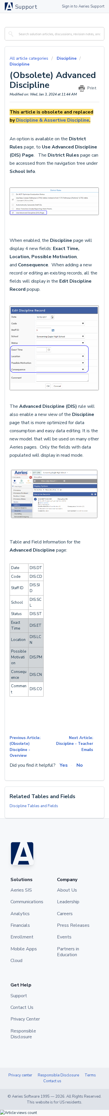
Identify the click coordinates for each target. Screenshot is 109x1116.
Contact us (52, 1081)
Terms (90, 1075)
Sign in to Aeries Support (83, 6)
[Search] (10, 34)
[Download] (44, 570)
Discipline (66, 58)
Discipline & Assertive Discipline (52, 120)
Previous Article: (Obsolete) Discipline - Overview (25, 746)
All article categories (29, 58)
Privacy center (20, 1075)
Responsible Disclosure (58, 1075)
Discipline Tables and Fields (34, 806)
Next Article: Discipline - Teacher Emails (74, 743)
